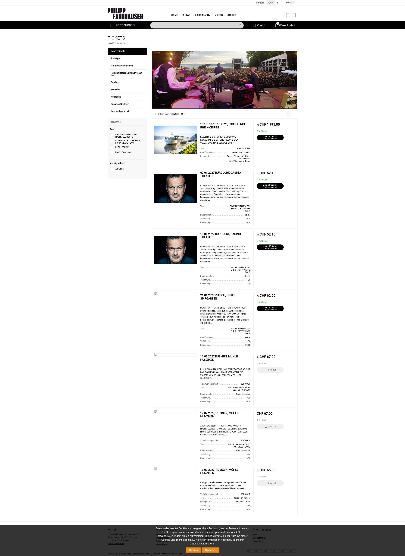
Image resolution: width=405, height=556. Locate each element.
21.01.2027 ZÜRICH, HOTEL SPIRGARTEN (217, 297)
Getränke (115, 82)
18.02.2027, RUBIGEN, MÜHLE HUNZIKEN (219, 471)
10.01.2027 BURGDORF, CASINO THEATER (220, 235)
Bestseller (115, 89)
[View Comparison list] (294, 16)
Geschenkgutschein (120, 111)
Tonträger (115, 58)
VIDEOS (219, 15)
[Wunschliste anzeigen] (288, 16)
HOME (174, 15)
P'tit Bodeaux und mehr (122, 65)
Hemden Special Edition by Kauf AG (126, 74)
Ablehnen (193, 550)
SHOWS (186, 15)
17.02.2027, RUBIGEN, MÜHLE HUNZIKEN (219, 415)
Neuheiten (116, 97)
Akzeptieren (210, 550)
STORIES (231, 15)
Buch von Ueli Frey (120, 104)
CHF (270, 2)
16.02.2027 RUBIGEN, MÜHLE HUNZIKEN (219, 358)
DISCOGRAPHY (202, 15)
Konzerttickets (118, 51)
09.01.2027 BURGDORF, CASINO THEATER (220, 174)
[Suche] (240, 25)
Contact (260, 2)
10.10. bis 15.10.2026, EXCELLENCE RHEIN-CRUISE (223, 126)
